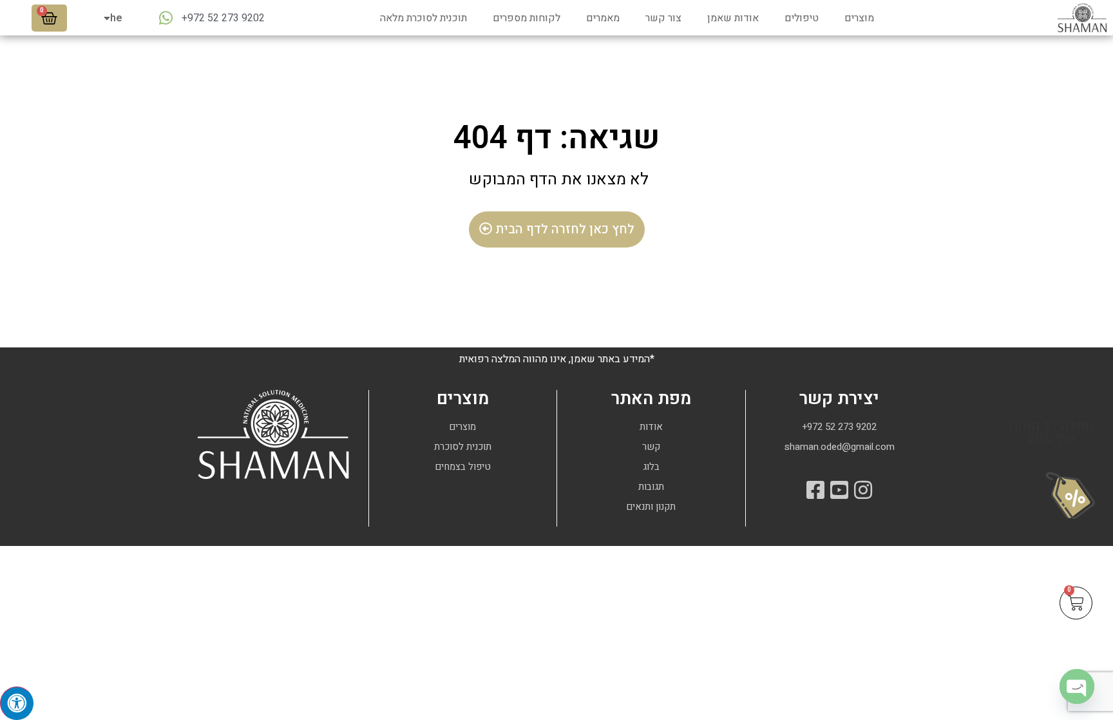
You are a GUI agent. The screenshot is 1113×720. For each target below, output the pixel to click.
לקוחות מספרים (526, 18)
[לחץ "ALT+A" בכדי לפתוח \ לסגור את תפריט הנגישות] (16, 703)
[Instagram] (863, 490)
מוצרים (859, 18)
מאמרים (603, 18)
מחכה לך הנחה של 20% (1051, 432)
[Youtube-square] (839, 490)
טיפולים (802, 18)
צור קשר (663, 18)
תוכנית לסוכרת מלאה (423, 18)
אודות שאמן (733, 18)
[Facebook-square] (815, 490)
